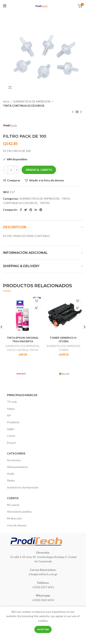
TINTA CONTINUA (17, 350)
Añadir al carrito (39, 169)
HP (9, 415)
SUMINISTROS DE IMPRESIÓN (32, 101)
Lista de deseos (17, 525)
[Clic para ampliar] (10, 87)
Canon (11, 435)
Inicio (6, 101)
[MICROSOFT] (64, 374)
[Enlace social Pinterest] (30, 209)
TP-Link (12, 401)
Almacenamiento (17, 467)
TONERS (63, 350)
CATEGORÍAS (16, 453)
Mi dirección (14, 518)
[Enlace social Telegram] (40, 209)
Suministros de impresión (22, 487)
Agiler (10, 429)
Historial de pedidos (19, 511)
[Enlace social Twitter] (25, 209)
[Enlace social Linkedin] (35, 209)
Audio (10, 473)
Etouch (11, 442)
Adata (11, 408)
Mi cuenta (13, 504)
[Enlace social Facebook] (21, 209)
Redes (11, 480)
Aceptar (43, 629)
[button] (36, 307)
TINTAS (44, 203)
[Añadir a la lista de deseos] (36, 300)
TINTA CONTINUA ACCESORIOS (23, 105)
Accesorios (14, 460)
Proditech (13, 422)
